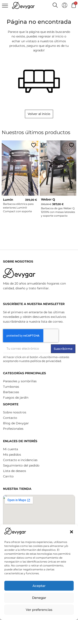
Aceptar (39, 586)
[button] (71, 532)
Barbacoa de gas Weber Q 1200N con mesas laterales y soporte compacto (58, 212)
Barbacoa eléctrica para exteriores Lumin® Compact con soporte (18, 207)
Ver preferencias (39, 610)
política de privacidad (45, 361)
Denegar (39, 598)
